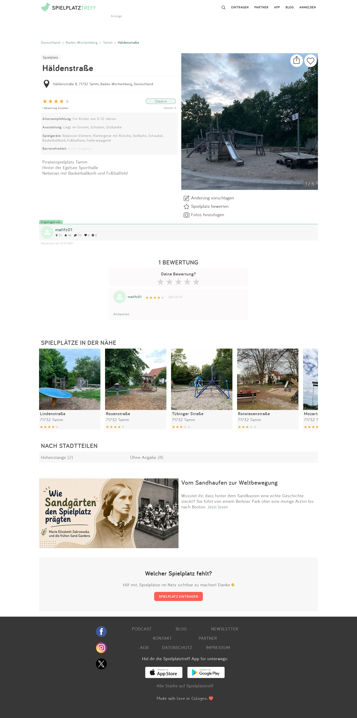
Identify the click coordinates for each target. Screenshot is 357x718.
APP (277, 7)
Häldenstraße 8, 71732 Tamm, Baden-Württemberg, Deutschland (103, 84)
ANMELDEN (307, 7)
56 (69, 235)
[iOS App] (163, 676)
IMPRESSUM (218, 647)
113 (80, 235)
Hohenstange (53, 457)
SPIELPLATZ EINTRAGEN (178, 596)
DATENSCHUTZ (177, 647)
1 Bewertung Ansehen (55, 108)
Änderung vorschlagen (212, 198)
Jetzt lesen (218, 506)
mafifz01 (63, 230)
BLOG (290, 7)
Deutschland (50, 42)
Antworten (121, 314)
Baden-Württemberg (82, 42)
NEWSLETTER (224, 629)
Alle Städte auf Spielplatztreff (185, 685)
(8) (160, 457)
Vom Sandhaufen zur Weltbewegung (229, 482)
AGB (144, 647)
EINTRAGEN (240, 7)
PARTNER (261, 7)
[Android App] (206, 676)
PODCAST (142, 629)
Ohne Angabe (143, 457)
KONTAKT (162, 638)
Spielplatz (50, 57)
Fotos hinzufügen (207, 214)
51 (60, 235)
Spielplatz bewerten (210, 206)
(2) (70, 457)
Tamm (107, 42)
